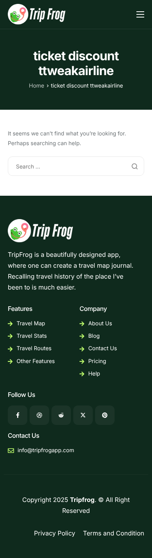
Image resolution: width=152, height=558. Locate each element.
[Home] (37, 14)
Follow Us (21, 394)
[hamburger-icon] (140, 14)
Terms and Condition (113, 533)
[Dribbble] (39, 415)
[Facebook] (17, 415)
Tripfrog (82, 500)
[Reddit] (61, 415)
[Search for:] (76, 166)
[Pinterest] (105, 415)
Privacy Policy (54, 533)
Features (20, 308)
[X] (83, 415)
